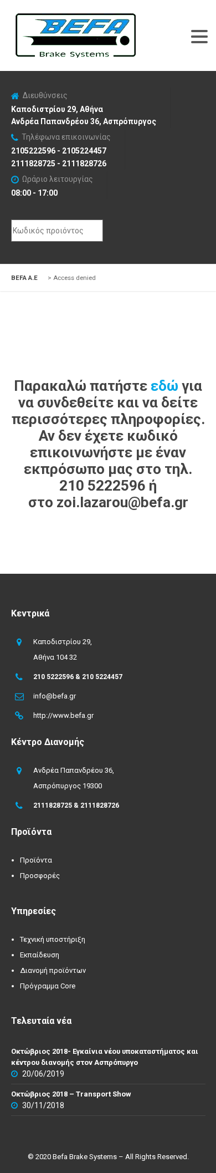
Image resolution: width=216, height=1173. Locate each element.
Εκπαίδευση (39, 955)
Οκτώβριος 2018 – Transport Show (71, 1094)
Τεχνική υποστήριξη (52, 939)
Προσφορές (40, 875)
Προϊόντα (36, 860)
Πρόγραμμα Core (47, 986)
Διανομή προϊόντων (53, 970)
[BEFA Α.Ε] (75, 18)
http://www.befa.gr (63, 715)
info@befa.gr (54, 696)
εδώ (164, 386)
